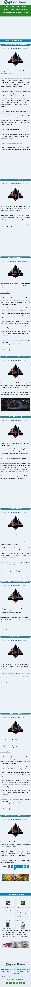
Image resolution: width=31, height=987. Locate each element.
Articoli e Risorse (15, 6)
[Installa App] (17, 983)
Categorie (25, 6)
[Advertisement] (15, 28)
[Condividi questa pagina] (24, 983)
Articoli (9, 894)
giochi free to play (12, 971)
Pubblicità (5, 977)
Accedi (5, 6)
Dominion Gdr (14, 48)
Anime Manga (7, 12)
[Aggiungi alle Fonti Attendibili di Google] (21, 983)
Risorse (21, 894)
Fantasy (6, 9)
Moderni (24, 9)
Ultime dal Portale (15, 15)
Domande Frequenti (22, 977)
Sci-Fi (12, 9)
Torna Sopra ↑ (19, 979)
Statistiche (12, 977)
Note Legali (10, 979)
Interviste (14, 894)
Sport (15, 12)
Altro (20, 12)
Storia (18, 9)
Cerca (25, 12)
